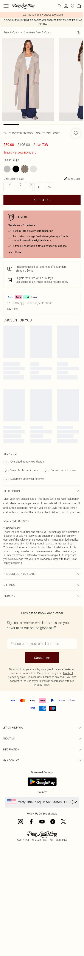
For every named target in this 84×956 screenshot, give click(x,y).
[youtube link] (42, 821)
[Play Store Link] (42, 781)
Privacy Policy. (42, 684)
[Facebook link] (31, 821)
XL (49, 186)
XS (7, 186)
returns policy (60, 281)
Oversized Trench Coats (37, 32)
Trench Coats (11, 32)
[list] (42, 15)
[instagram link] (20, 821)
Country (42, 792)
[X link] (63, 821)
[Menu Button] (6, 6)
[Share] (78, 32)
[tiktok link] (52, 821)
